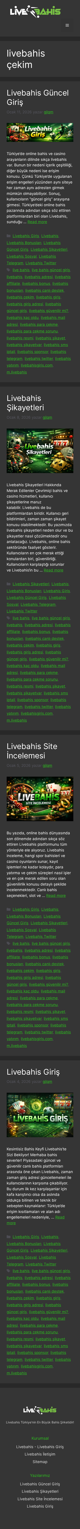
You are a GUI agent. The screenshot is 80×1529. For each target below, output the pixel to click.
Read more (37, 222)
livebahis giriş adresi (25, 304)
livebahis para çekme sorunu (32, 331)
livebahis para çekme (39, 324)
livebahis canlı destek (44, 290)
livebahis (14, 277)
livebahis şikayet (50, 338)
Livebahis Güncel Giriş (27, 597)
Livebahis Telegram (38, 604)
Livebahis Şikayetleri (49, 249)
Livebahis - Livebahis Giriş (40, 1447)
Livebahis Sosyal (22, 256)
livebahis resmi (20, 338)
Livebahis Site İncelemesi (32, 750)
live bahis (21, 270)
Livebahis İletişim (40, 1454)
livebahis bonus (36, 283)
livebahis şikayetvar (24, 345)
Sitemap (40, 1462)
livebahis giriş (48, 297)
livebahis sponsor (32, 351)
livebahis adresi (39, 277)
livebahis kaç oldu (23, 317)
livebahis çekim (20, 297)
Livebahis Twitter (41, 263)
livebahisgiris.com (37, 365)
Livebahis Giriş (26, 236)
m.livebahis (17, 372)
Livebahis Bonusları (24, 243)
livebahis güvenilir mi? (48, 310)
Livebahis (49, 236)
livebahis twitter (39, 358)
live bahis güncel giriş (51, 270)
